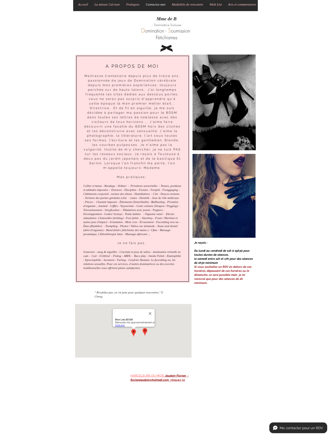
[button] (107, 4)
